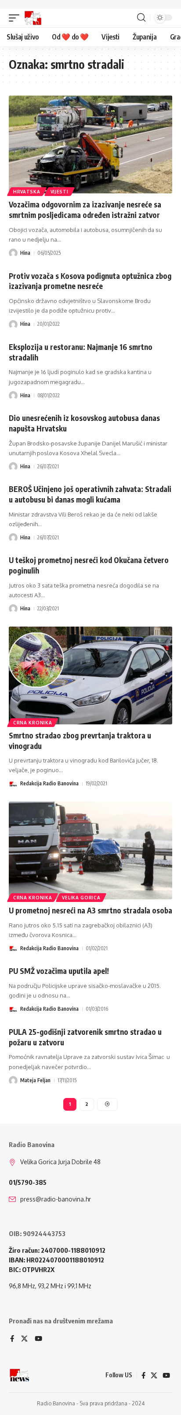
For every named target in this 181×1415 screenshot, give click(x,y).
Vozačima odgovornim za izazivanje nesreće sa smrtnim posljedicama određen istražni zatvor (85, 210)
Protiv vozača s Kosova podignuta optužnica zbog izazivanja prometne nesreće (90, 281)
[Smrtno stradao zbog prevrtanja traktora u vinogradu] (90, 675)
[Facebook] (12, 1339)
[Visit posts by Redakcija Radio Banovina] (13, 784)
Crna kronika (32, 722)
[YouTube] (38, 1339)
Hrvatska (26, 191)
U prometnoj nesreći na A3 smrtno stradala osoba (90, 910)
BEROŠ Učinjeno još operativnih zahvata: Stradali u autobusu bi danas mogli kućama (90, 494)
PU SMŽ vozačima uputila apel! (59, 971)
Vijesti (60, 191)
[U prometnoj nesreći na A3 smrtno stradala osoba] (90, 850)
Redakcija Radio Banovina (49, 783)
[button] (16, 18)
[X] (24, 1339)
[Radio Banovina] (33, 18)
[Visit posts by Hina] (13, 253)
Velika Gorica (81, 897)
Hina (25, 252)
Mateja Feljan (35, 1080)
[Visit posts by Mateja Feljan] (13, 1080)
